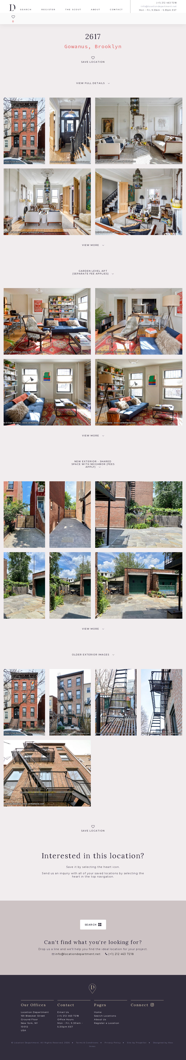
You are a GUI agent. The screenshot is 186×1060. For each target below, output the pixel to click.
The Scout (73, 10)
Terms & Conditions (87, 1042)
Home (98, 1012)
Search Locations (105, 1015)
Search (26, 10)
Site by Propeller (137, 1042)
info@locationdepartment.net (159, 6)
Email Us (63, 1012)
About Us (100, 1019)
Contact (116, 10)
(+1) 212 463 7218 (166, 3)
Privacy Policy (113, 1042)
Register (48, 10)
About (95, 10)
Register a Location (106, 1023)
